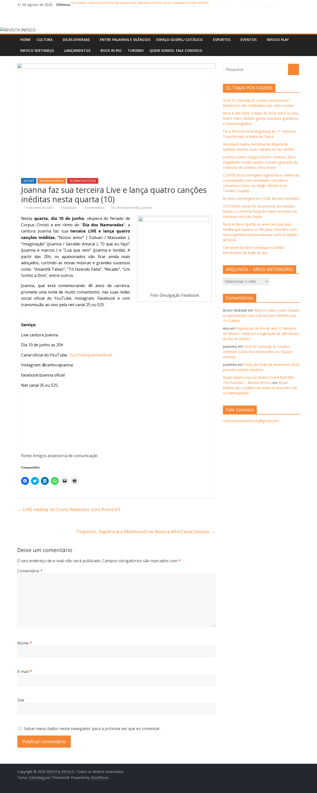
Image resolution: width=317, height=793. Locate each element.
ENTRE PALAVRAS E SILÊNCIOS (125, 39)
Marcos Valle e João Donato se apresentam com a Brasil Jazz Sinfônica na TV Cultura (261, 315)
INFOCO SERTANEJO (37, 50)
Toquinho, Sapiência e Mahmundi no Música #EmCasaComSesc (145, 531)
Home (25, 39)
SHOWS (29, 181)
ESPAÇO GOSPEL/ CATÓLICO (179, 39)
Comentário (30, 571)
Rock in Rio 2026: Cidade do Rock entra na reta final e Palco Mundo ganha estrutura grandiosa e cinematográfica (260, 118)
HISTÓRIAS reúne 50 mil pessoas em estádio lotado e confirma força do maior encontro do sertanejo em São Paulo (260, 211)
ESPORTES (221, 39)
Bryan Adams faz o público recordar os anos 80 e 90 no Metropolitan (260, 387)
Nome (24, 643)
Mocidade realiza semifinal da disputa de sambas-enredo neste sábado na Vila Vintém (140, 4)
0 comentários (94, 208)
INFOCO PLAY (278, 39)
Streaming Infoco (52, 181)
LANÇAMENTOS (77, 50)
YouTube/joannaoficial (90, 355)
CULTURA (45, 39)
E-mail (24, 671)
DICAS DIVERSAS (76, 39)
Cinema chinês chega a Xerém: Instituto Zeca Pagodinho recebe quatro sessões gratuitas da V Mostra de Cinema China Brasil (260, 162)
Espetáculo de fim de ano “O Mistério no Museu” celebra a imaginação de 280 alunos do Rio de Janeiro (261, 333)
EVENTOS (248, 39)
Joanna (147, 208)
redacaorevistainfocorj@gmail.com (251, 420)
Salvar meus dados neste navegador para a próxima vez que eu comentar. (92, 728)
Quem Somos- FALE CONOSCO (176, 50)
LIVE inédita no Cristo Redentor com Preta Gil (68, 509)
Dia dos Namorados (125, 208)
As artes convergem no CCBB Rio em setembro (261, 198)
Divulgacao (69, 208)
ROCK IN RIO (111, 50)
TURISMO (136, 50)
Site (20, 700)
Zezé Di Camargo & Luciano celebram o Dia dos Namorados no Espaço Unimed (257, 351)
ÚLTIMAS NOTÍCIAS (83, 181)
